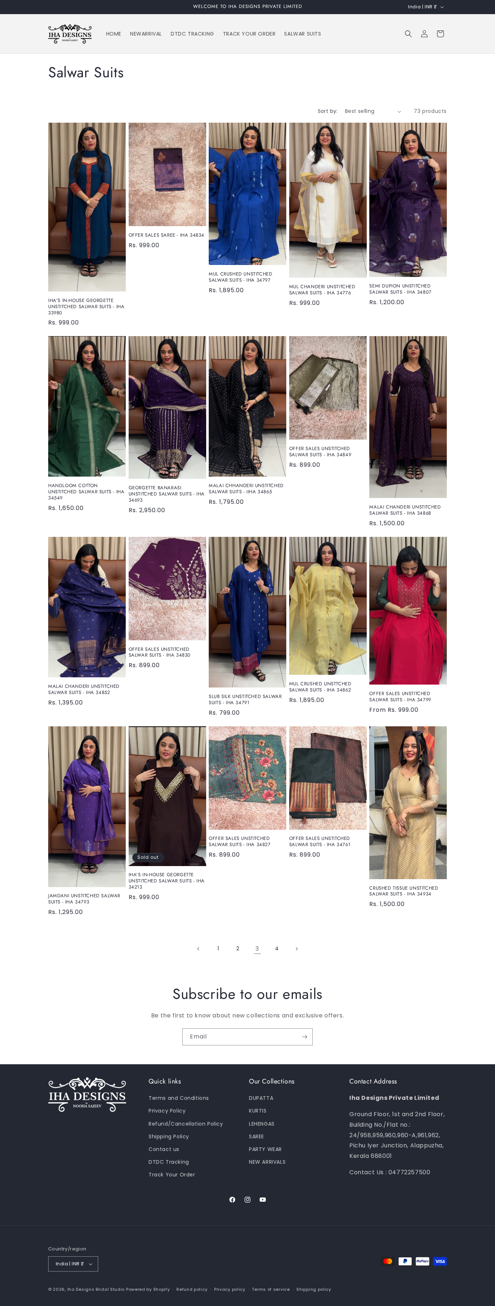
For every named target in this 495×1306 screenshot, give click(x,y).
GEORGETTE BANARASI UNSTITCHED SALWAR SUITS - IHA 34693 (167, 494)
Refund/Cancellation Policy (186, 1123)
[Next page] (296, 949)
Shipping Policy (169, 1136)
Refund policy (191, 1289)
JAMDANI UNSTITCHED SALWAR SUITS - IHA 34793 (84, 899)
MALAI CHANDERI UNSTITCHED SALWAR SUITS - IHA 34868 (405, 510)
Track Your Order (172, 1174)
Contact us (164, 1149)
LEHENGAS (262, 1123)
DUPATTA (261, 1098)
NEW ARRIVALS (267, 1162)
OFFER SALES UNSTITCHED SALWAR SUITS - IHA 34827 (239, 842)
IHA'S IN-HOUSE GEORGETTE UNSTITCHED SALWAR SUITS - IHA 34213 (167, 881)
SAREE (256, 1136)
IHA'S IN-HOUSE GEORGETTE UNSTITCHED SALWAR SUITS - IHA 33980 (86, 307)
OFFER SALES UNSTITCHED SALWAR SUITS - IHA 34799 (400, 697)
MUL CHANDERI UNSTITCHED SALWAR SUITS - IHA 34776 (322, 290)
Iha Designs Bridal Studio (96, 1289)
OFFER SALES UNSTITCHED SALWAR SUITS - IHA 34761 (319, 842)
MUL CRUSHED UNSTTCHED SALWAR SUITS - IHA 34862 (320, 687)
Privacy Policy (167, 1110)
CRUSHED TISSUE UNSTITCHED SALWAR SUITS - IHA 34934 (403, 891)
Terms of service (271, 1289)
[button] (408, 34)
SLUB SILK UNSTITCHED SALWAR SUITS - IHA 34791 (245, 700)
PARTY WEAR (265, 1149)
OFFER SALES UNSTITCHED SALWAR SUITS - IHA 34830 (160, 652)
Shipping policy (313, 1289)
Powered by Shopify (148, 1289)
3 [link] (257, 948)
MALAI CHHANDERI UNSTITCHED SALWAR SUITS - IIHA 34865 (246, 489)
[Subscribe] (304, 1036)
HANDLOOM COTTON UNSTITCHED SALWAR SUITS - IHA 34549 (86, 492)
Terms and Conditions (179, 1098)
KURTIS (258, 1110)
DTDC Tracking (169, 1162)
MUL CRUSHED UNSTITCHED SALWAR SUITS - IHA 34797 (240, 277)
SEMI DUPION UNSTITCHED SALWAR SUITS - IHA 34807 (400, 289)
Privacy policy (229, 1289)
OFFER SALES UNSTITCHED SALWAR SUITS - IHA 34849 (320, 452)
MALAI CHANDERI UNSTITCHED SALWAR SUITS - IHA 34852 (84, 689)
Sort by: (328, 111)
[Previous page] (199, 949)
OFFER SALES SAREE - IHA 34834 (166, 235)
